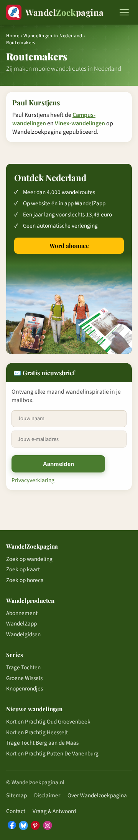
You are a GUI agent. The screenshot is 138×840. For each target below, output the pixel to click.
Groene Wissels (24, 678)
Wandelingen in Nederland (52, 35)
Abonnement (22, 613)
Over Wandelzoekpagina (97, 795)
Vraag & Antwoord (54, 811)
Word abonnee (69, 246)
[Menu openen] (124, 12)
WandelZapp (21, 623)
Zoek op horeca (25, 580)
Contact (15, 811)
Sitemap (16, 795)
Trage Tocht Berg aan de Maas (42, 743)
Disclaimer (47, 795)
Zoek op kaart (23, 569)
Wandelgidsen (23, 634)
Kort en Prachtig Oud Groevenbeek (48, 721)
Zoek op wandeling (29, 559)
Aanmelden (58, 464)
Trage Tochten (23, 667)
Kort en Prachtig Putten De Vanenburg (52, 753)
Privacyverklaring (33, 480)
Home (13, 35)
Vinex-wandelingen (80, 123)
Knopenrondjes (24, 688)
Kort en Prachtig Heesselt (37, 732)
